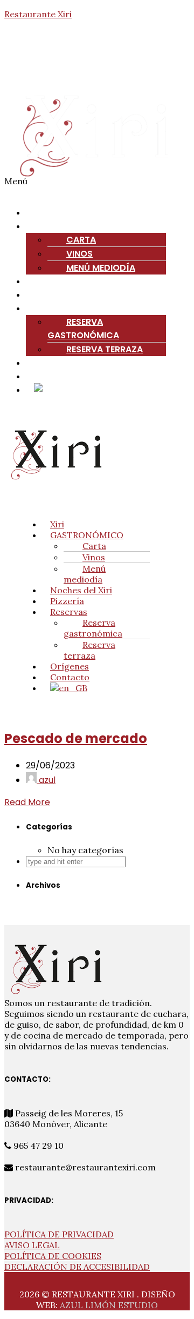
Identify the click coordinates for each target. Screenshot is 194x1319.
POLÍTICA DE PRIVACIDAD (59, 1234)
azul (46, 780)
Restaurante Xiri (38, 14)
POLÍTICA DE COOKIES (52, 1255)
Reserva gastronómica (83, 329)
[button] (97, 186)
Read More (27, 802)
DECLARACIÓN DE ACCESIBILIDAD (77, 1266)
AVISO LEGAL (32, 1245)
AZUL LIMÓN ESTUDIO (109, 1305)
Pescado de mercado (75, 738)
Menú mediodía (85, 574)
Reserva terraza (104, 349)
